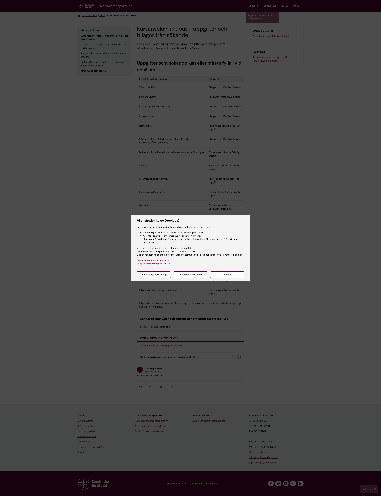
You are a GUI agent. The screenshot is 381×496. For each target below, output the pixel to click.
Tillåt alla (227, 274)
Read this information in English (153, 263)
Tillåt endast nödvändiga (153, 274)
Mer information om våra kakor (153, 260)
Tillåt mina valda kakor (190, 274)
